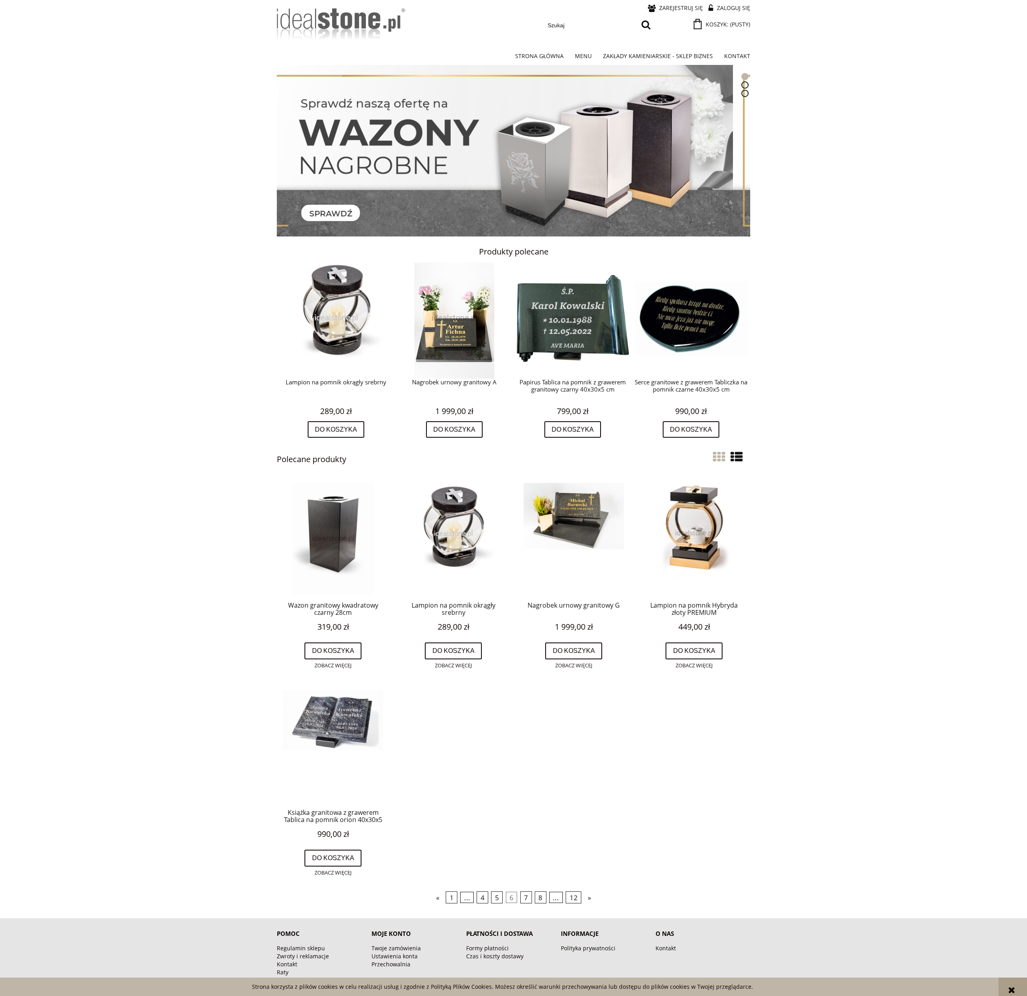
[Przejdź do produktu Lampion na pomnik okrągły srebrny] (453, 539)
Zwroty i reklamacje (303, 956)
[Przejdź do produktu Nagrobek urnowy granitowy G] (574, 539)
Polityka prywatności (588, 948)
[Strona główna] (341, 28)
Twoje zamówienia (396, 948)
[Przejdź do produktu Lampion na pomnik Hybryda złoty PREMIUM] (694, 539)
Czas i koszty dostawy (495, 956)
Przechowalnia (390, 964)
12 (574, 897)
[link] (513, 150)
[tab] (745, 76)
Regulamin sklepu (301, 948)
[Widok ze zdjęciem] (719, 457)
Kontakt (287, 964)
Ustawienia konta (394, 956)
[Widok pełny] (737, 457)
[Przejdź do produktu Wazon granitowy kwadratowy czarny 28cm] (333, 539)
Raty (282, 972)
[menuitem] (539, 56)
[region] (513, 150)
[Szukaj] (645, 25)
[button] (333, 665)
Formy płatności (487, 948)
